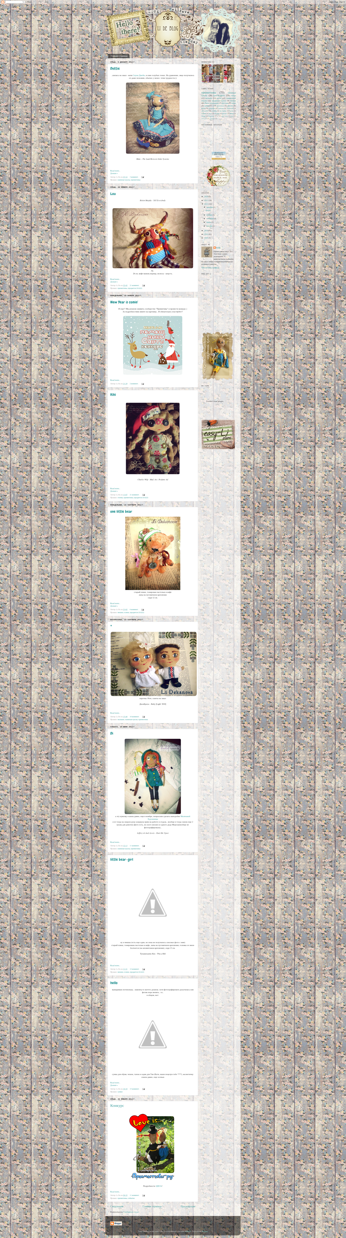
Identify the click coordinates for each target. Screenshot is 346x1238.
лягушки (204, 119)
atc (218, 116)
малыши (121, 719)
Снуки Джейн (139, 75)
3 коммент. (134, 177)
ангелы (230, 105)
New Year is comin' (124, 302)
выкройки (211, 108)
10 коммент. (134, 716)
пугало (224, 113)
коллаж (216, 113)
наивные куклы (124, 180)
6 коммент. (134, 609)
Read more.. (115, 170)
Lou (113, 193)
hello (114, 982)
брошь (231, 111)
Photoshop (211, 116)
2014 (206, 196)
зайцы (233, 95)
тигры (203, 116)
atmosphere (205, 111)
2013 (206, 200)
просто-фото (219, 95)
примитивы (135, 180)
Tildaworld (230, 108)
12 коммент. (134, 969)
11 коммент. (134, 845)
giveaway (220, 105)
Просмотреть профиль (210, 267)
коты (203, 108)
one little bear (121, 511)
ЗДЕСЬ (159, 1186)
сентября (210, 218)
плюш (126, 612)
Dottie (115, 68)
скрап (233, 103)
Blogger (205, 1231)
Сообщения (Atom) (131, 1212)
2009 (206, 238)
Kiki (113, 394)
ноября (209, 215)
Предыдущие (188, 1206)
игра (210, 113)
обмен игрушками (211, 103)
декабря (210, 207)
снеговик (212, 119)
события (131, 1198)
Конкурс (117, 1105)
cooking (214, 111)
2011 (206, 230)
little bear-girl (121, 859)
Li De (218, 248)
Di (111, 733)
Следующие (116, 1206)
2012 (206, 204)
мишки (120, 612)
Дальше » (114, 173)
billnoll (188, 1231)
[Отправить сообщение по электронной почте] (142, 177)
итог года (224, 116)
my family (223, 111)
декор (232, 113)
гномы (120, 497)
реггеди (225, 103)
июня (209, 222)
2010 (206, 234)
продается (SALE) (135, 288)
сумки (120, 1091)
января (209, 226)
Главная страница (119, 56)
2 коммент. (134, 383)
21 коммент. (134, 285)
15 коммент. (134, 1089)
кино (232, 116)
